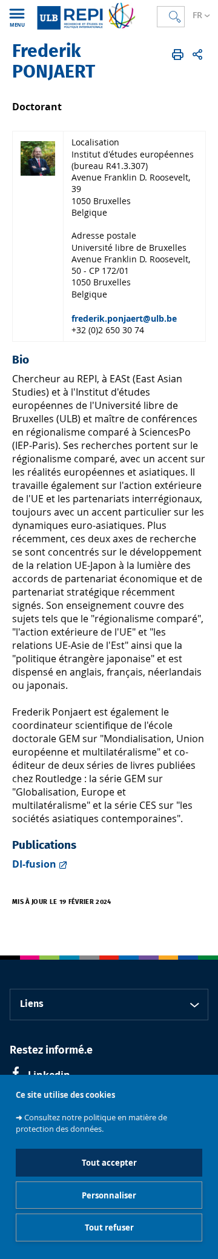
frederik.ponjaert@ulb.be (124, 318)
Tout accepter (109, 1162)
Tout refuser (109, 1227)
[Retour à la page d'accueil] (86, 16)
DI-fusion (34, 864)
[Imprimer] (177, 54)
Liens (32, 1004)
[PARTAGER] (197, 54)
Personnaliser (109, 1195)
